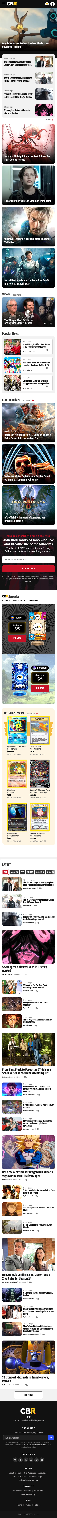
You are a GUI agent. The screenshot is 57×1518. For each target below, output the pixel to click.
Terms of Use (19, 579)
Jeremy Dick (28, 388)
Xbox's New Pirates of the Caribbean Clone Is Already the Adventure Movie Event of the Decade (38, 1329)
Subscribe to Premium (28, 1480)
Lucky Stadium (35, 747)
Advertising (38, 1491)
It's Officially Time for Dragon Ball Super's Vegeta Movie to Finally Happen (27, 1174)
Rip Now (17, 638)
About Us (42, 1473)
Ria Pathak (28, 905)
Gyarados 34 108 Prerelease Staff (20, 747)
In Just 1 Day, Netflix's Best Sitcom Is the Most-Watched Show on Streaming (36, 346)
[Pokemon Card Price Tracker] (47, 4)
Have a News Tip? (28, 1494)
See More (17, 295)
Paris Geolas (28, 370)
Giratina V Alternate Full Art (40, 790)
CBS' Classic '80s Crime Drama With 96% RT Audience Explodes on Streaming (37, 1123)
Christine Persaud (30, 888)
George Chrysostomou (32, 1334)
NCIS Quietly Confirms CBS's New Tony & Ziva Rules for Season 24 (26, 1276)
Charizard (11, 790)
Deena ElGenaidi (30, 352)
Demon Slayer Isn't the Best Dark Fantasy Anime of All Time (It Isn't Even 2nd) (37, 1089)
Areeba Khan (29, 1213)
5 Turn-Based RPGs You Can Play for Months (37, 1226)
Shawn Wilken (29, 1230)
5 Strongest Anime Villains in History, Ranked (17, 111)
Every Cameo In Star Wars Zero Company (35, 1003)
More (48, 120)
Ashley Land (29, 1196)
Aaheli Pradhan (30, 1094)
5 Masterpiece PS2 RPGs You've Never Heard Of (38, 1106)
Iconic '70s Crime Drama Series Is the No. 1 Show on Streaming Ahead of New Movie (38, 1311)
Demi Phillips (8, 974)
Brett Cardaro (8, 1179)
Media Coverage (35, 1476)
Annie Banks (29, 990)
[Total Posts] (47, 350)
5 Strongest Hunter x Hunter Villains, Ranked (38, 1294)
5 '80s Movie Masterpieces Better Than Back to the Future (39, 1191)
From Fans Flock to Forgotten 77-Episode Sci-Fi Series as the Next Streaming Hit (26, 1071)
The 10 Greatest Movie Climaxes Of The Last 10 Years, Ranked (18, 79)
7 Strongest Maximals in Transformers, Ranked (25, 1379)
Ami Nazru (28, 1025)
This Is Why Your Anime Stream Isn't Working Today (37, 1021)
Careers (27, 1491)
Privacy (28, 1505)
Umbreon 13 (12, 834)
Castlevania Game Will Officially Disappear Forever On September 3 (36, 382)
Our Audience (30, 1473)
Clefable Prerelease (37, 834)
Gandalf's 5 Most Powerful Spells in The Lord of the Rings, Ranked (18, 95)
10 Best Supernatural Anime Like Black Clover (38, 1209)
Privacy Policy (33, 579)
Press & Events (19, 1476)
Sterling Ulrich (29, 922)
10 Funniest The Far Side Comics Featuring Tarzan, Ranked (35, 986)
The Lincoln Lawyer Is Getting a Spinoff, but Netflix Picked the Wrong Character (17, 65)
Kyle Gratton (29, 1008)
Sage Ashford (29, 1110)
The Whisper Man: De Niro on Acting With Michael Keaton (18, 322)
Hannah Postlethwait (10, 1282)
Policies (37, 1505)
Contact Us (17, 1491)
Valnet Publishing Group (33, 1420)
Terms (19, 1505)
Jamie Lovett (29, 1317)
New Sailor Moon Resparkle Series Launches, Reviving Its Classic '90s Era (37, 364)
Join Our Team (15, 1473)
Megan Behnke (29, 1129)
